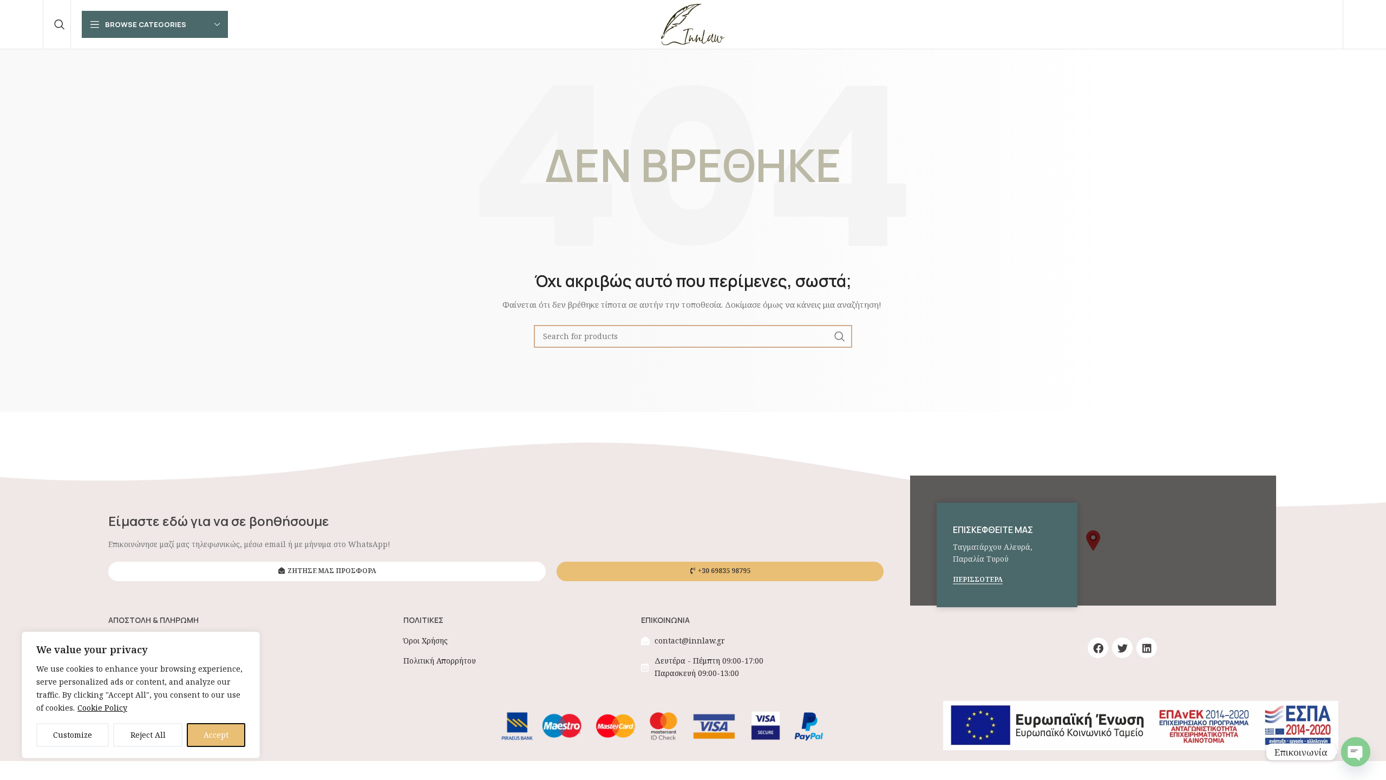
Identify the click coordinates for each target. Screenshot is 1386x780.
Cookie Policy (102, 708)
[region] (141, 695)
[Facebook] (1098, 648)
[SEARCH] (839, 336)
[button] (1093, 540)
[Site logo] (693, 23)
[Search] (59, 24)
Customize (72, 735)
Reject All (148, 735)
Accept (216, 735)
